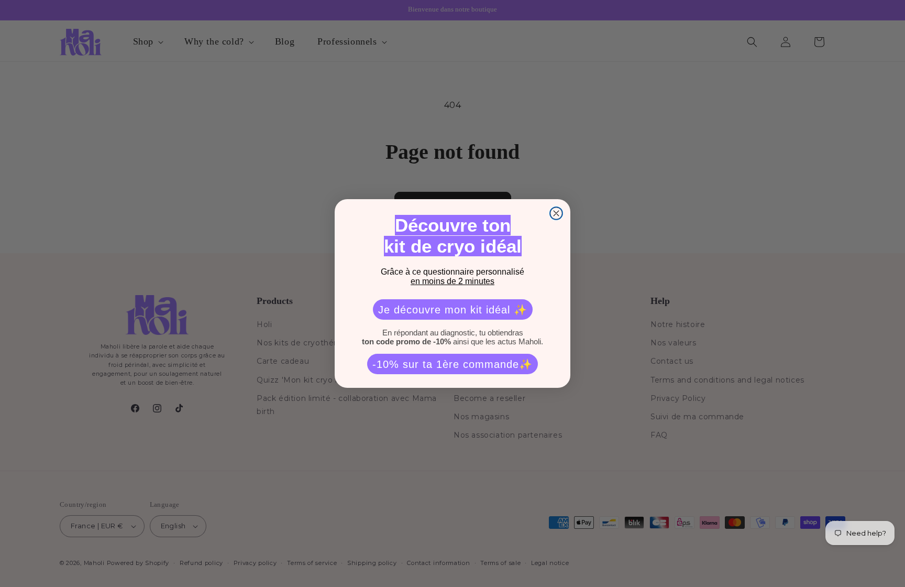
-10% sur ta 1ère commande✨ (452, 364)
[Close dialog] (556, 213)
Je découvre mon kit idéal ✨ (452, 310)
